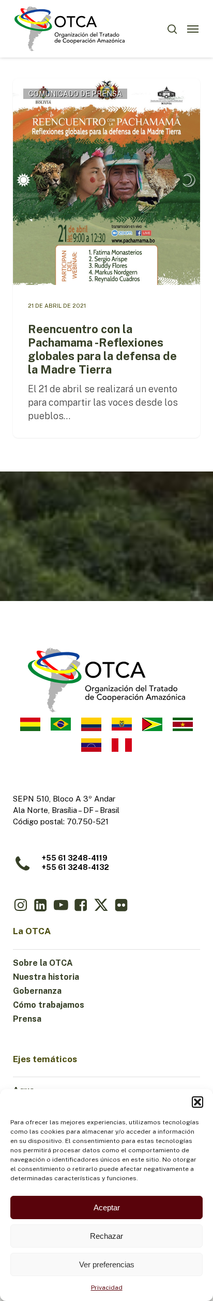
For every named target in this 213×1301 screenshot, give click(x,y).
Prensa (27, 1019)
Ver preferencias (106, 1264)
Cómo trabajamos (48, 1005)
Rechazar (106, 1236)
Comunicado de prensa (75, 94)
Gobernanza (37, 991)
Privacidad (107, 1287)
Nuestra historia (46, 977)
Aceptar (107, 1207)
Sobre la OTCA (43, 963)
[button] (197, 1102)
